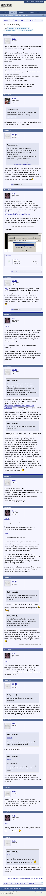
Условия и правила (40, 892)
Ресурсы (21, 12)
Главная (5, 12)
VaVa (14, 39)
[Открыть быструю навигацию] (42, 20)
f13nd (14, 99)
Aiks (12, 271)
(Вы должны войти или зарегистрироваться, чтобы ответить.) (25, 878)
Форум (13, 12)
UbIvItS (14, 134)
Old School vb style (7, 888)
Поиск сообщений (7, 15)
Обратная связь (34, 888)
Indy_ (14, 193)
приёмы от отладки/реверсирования (19, 28)
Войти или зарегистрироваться (34, 1)
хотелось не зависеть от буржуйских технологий (18, 30)
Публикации (30, 12)
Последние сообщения (22, 15)
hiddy (16, 271)
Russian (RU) (18, 888)
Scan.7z (15, 259)
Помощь (42, 888)
